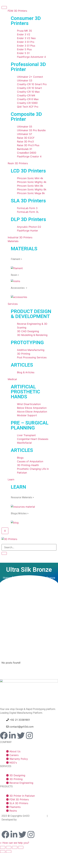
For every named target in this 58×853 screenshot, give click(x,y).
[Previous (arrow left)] (2, 851)
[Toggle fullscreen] (14, 847)
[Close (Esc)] (2, 847)
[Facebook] (4, 735)
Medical (12, 379)
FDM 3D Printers (17, 10)
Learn (11, 479)
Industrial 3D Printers (20, 237)
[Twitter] (21, 735)
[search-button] (4, 553)
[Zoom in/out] (20, 847)
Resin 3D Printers (18, 163)
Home (7, 578)
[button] (14, 842)
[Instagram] (29, 735)
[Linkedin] (12, 735)
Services (13, 303)
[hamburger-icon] (4, 7)
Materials (13, 241)
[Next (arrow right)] (8, 851)
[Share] (8, 847)
